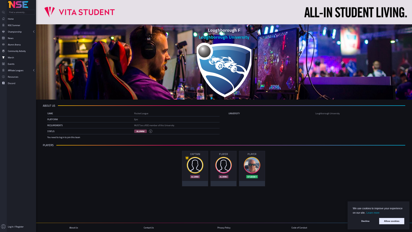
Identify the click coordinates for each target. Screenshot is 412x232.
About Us (73, 227)
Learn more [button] (372, 212)
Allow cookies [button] (391, 221)
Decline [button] (365, 221)
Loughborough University (224, 37)
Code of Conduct (299, 227)
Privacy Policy (223, 227)
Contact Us (149, 227)
